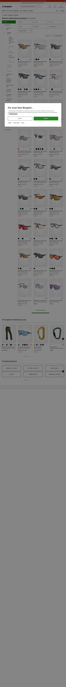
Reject (20, 118)
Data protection (13, 114)
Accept (46, 118)
